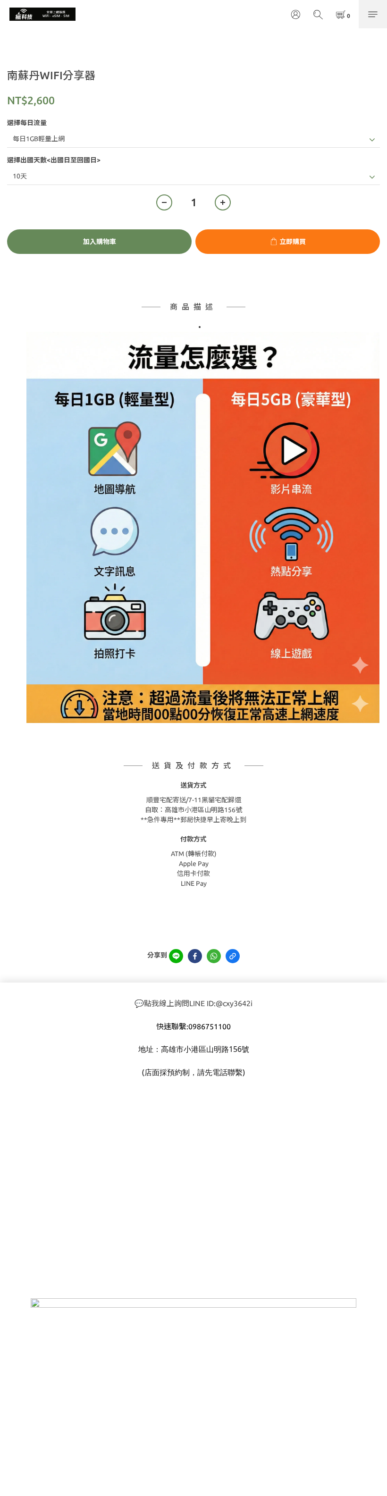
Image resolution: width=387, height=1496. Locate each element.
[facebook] (195, 956)
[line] (176, 956)
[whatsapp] (214, 956)
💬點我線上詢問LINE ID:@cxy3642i (193, 1003)
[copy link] (233, 956)
